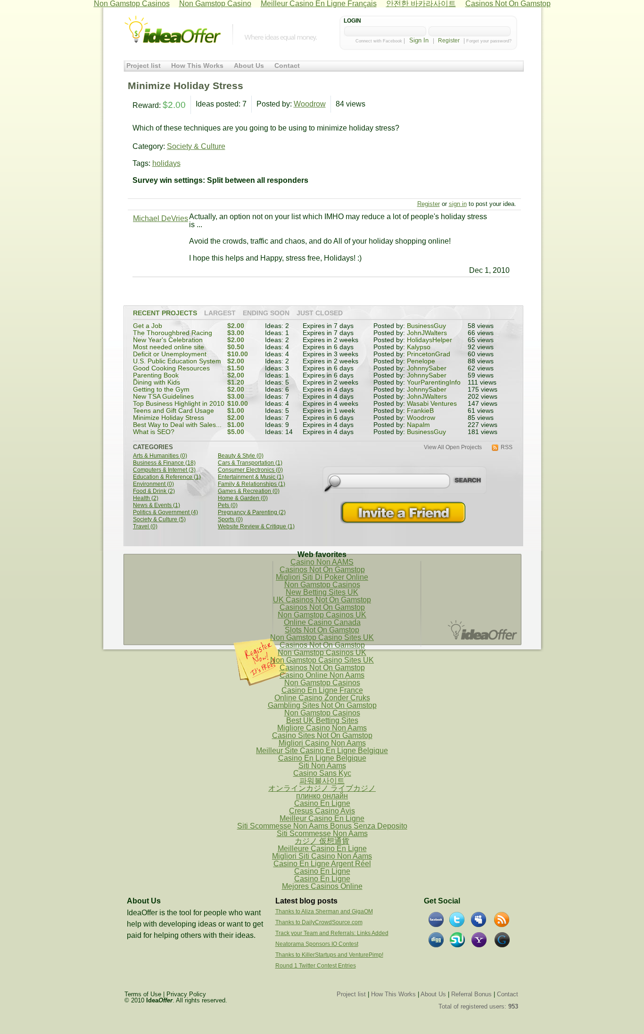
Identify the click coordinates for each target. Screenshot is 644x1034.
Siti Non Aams (322, 766)
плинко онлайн (322, 796)
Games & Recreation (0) (249, 491)
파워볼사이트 (322, 781)
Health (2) (145, 498)
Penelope (421, 361)
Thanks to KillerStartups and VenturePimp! (329, 955)
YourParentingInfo (434, 382)
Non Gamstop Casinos (322, 585)
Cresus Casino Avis (322, 811)
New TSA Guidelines (163, 396)
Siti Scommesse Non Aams (322, 833)
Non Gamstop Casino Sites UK (322, 637)
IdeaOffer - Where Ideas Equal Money (173, 30)
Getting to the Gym (161, 389)
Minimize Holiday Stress (168, 417)
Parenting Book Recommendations (161, 379)
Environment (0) (153, 484)
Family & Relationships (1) (251, 484)
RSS (506, 447)
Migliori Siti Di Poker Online (322, 577)
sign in (458, 203)
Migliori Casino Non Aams (322, 743)
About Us (249, 65)
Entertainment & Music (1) (251, 477)
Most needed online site (168, 347)
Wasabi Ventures (432, 403)
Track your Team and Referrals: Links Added (331, 933)
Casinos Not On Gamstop (322, 570)
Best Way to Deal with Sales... (177, 424)
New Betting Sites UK (322, 592)
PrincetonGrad (428, 354)
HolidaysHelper (429, 340)
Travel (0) (145, 527)
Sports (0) (230, 520)
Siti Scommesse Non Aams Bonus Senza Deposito (322, 826)
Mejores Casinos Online (322, 886)
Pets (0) (228, 505)
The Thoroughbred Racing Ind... (172, 336)
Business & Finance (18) (164, 463)
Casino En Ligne (322, 803)
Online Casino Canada (322, 622)
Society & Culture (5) (159, 520)
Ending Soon (266, 313)
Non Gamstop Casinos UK (322, 615)
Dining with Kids (156, 382)
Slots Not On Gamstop (322, 630)
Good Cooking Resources (171, 368)
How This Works (197, 65)
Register (449, 40)
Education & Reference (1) (167, 477)
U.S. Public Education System (177, 361)
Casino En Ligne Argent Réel (322, 864)
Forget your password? (489, 41)
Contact (287, 65)
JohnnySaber (426, 368)
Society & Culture (196, 146)
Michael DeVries (160, 218)
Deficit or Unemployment (169, 354)
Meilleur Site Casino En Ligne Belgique (322, 751)
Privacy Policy (186, 994)
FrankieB (420, 410)
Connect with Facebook (378, 41)
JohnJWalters (427, 332)
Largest (220, 313)
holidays (166, 163)
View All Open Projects (453, 447)
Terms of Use (142, 994)
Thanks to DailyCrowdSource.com (319, 922)
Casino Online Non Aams (322, 675)
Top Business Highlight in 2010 (178, 403)
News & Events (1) (156, 505)
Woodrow (310, 104)
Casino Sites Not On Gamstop (322, 735)
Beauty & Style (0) (241, 456)
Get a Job (147, 325)
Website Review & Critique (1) (256, 527)
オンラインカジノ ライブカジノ (322, 788)
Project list (143, 65)
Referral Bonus (471, 994)
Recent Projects (165, 313)
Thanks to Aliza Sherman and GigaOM (324, 911)
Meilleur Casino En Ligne (322, 818)
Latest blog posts (306, 901)
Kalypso (418, 347)
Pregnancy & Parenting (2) (252, 512)
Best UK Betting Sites (322, 720)
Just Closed (320, 313)
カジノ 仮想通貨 (322, 841)
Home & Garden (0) (243, 498)
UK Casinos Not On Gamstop (322, 600)
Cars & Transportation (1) (250, 463)
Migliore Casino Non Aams (322, 728)
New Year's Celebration (168, 340)
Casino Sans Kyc (322, 773)
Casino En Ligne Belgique (322, 758)
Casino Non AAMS (322, 562)
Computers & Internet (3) (164, 470)
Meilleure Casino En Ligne (322, 849)
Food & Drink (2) (154, 491)
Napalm (418, 424)
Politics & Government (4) (165, 512)
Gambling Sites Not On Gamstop (322, 705)
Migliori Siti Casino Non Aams (322, 856)
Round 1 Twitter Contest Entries (315, 965)
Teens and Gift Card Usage (173, 410)
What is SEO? (153, 431)
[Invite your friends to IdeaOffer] (404, 512)
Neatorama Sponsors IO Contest (316, 944)
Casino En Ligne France (322, 690)
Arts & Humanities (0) (160, 456)
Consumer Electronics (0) (250, 470)
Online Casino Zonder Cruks (322, 698)
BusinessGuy (426, 325)
